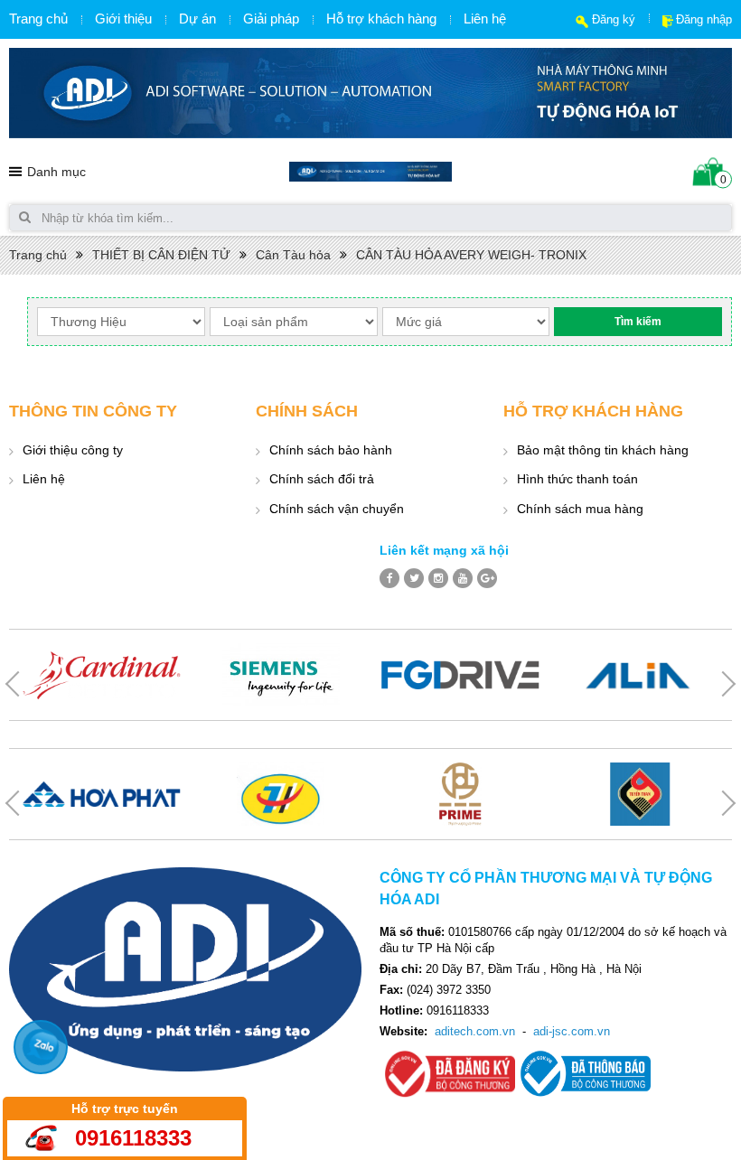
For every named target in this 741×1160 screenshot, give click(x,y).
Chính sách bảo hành (330, 450)
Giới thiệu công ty (73, 450)
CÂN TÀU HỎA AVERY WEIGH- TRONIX (471, 255)
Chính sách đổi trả (321, 479)
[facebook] (389, 578)
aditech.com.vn (475, 1031)
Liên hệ (485, 18)
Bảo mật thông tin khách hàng (603, 450)
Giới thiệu (123, 18)
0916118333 (133, 1138)
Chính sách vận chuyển (336, 508)
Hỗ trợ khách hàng (381, 18)
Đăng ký (613, 19)
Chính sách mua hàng (580, 508)
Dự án (197, 18)
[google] (487, 578)
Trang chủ (38, 18)
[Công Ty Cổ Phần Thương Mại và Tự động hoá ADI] (370, 170)
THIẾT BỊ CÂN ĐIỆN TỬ (161, 255)
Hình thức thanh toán (577, 479)
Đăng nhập (704, 19)
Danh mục (56, 171)
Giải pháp (271, 18)
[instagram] (438, 578)
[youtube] (463, 578)
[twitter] (414, 578)
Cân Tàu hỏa (293, 255)
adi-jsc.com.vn (571, 1031)
